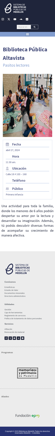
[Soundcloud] (21, 19)
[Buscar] (34, 27)
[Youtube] (14, 19)
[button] (27, 34)
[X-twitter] (8, 19)
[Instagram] (2, 19)
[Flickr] (27, 19)
